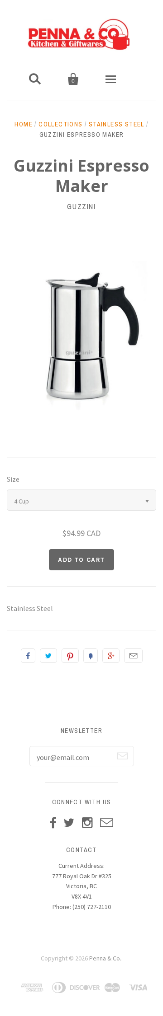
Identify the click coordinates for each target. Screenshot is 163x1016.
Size (13, 479)
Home (23, 124)
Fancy (90, 655)
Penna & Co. (105, 958)
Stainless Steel (116, 124)
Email (133, 655)
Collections (60, 124)
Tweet (48, 655)
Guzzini (81, 206)
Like (28, 655)
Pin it (70, 655)
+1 (111, 655)
